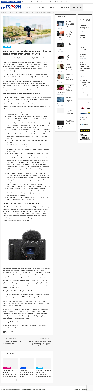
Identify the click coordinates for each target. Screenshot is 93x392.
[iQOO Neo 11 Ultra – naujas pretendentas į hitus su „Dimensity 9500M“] (60, 23)
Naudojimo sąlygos (42, 2)
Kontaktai (64, 2)
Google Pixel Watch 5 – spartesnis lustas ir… (69, 57)
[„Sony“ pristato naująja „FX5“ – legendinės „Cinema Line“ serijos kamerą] (10, 363)
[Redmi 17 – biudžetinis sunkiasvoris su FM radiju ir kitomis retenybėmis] (60, 110)
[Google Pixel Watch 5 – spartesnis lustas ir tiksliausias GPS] (60, 56)
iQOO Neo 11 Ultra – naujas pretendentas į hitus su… (69, 24)
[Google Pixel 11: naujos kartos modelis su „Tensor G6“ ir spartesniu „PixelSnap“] (60, 87)
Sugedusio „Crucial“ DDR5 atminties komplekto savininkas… (65, 123)
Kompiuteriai (40, 7)
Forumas (33, 2)
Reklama (57, 2)
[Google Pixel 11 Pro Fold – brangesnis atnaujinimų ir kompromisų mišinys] (60, 66)
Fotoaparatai (7, 367)
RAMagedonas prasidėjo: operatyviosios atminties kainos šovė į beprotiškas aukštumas (85, 68)
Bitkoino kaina (26, 2)
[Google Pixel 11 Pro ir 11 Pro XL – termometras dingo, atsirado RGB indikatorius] (60, 76)
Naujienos (28, 7)
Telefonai (52, 7)
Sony (8, 331)
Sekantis (12, 380)
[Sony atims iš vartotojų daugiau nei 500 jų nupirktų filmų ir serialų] (27, 363)
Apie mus (51, 2)
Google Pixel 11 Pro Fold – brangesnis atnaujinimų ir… (69, 67)
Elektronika (77, 7)
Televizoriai (64, 7)
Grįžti (6, 380)
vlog (12, 331)
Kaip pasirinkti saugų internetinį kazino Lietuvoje (85, 27)
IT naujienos (7, 389)
